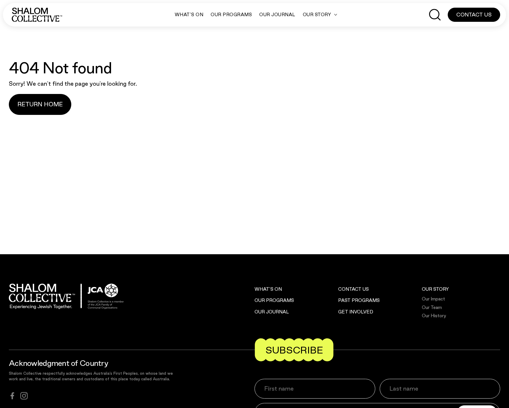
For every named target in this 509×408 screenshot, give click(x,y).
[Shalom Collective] (37, 15)
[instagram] (24, 396)
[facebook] (12, 396)
